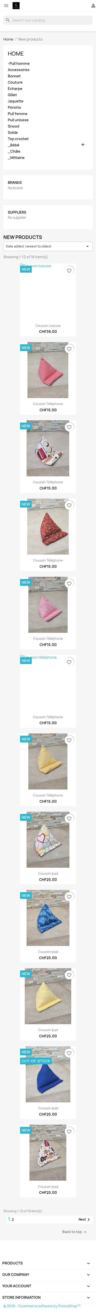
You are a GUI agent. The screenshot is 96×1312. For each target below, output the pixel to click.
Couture (15, 82)
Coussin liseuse (48, 325)
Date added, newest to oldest (48, 246)
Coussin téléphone (48, 404)
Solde (13, 132)
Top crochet (18, 139)
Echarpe (15, 88)
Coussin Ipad (48, 873)
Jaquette (15, 101)
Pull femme (17, 113)
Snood (13, 126)
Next (85, 1219)
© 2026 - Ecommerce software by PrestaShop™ (41, 1306)
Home (16, 53)
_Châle (14, 151)
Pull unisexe (18, 120)
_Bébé (13, 145)
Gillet (12, 95)
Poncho (14, 107)
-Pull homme (19, 63)
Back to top (75, 1232)
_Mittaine (16, 157)
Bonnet (14, 76)
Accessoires (18, 69)
